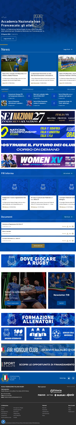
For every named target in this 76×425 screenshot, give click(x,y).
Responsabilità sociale (6, 417)
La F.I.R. (3, 407)
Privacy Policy (19, 423)
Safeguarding (16, 413)
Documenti (16, 411)
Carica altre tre (38, 246)
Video (69, 409)
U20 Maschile (45, 411)
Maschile (44, 407)
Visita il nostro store (12, 303)
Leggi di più (66, 49)
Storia (2, 409)
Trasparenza (4, 415)
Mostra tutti (70, 386)
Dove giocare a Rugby (18, 407)
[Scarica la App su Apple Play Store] (68, 378)
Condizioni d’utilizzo (11, 423)
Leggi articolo (7, 38)
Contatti (15, 417)
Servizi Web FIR (17, 415)
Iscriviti (61, 303)
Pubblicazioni (71, 411)
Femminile (44, 409)
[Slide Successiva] (6, 17)
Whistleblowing (36, 423)
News (43, 415)
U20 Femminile (45, 413)
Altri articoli (66, 173)
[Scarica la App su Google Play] (73, 378)
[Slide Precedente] (2, 17)
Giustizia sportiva (17, 409)
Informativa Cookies (27, 423)
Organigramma (4, 411)
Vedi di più (67, 217)
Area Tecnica (4, 413)
